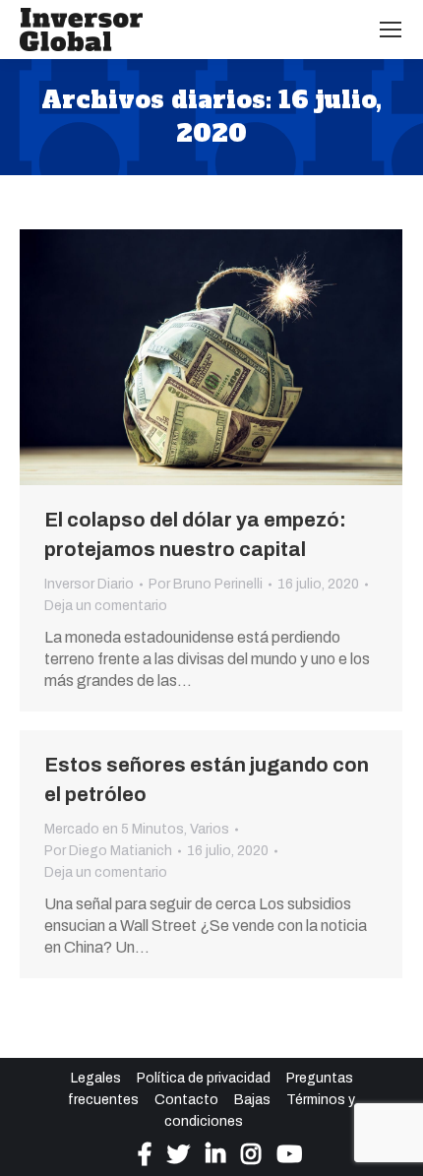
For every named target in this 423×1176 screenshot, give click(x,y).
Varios (209, 829)
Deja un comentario (105, 605)
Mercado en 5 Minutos (114, 829)
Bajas (252, 1099)
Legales (96, 1078)
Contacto (186, 1099)
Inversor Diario (89, 584)
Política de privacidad (204, 1078)
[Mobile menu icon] (390, 29)
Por (206, 584)
